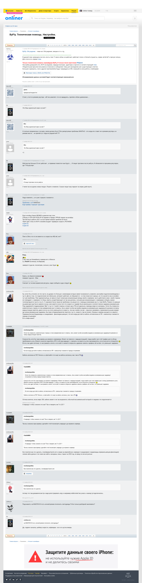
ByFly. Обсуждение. (29, 51)
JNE (40, 48)
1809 (83, 45)
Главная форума (14, 31)
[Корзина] (135, 18)
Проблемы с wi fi (28, 202)
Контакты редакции (20, 573)
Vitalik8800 (9, 326)
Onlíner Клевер (87, 11)
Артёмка (8, 48)
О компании (9, 573)
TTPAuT (8, 482)
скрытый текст (30, 243)
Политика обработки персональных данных (98, 573)
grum (7, 141)
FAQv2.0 (79, 63)
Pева (7, 233)
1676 (65, 45)
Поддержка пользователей (13, 576)
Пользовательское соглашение (58, 573)
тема (39, 59)
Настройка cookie (49, 576)
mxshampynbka (10, 291)
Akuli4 (7, 212)
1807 (76, 45)
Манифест (44, 573)
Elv (7, 105)
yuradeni (8, 462)
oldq (7, 252)
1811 (90, 45)
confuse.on (8, 501)
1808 (80, 45)
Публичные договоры (76, 573)
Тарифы (37, 573)
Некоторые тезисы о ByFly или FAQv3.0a (38, 73)
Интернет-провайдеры (33, 31)
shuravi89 (8, 86)
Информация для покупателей (33, 576)
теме (95, 65)
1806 (73, 45)
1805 (69, 45)
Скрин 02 (25, 225)
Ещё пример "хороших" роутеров (33, 204)
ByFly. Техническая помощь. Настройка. (33, 34)
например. (29, 473)
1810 (87, 45)
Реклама (30, 573)
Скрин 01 (25, 223)
